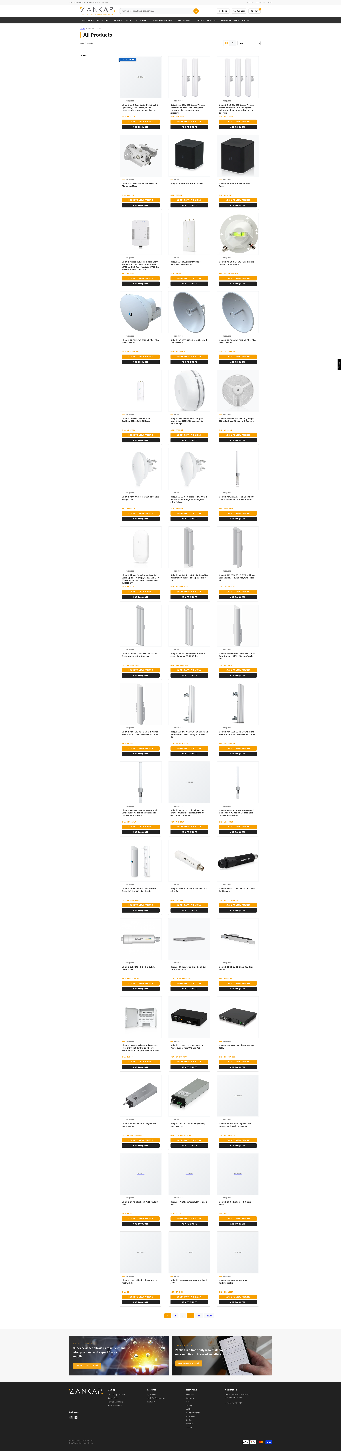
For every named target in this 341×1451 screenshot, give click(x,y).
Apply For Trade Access (156, 1398)
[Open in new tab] (158, 67)
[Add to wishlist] (158, 60)
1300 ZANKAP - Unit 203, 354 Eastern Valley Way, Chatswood (88, 2)
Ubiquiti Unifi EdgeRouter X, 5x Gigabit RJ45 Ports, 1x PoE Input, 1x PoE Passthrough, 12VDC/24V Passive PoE (140, 107)
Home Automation (162, 20)
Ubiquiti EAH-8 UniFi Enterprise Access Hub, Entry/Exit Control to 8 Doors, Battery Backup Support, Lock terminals (140, 1048)
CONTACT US (260, 2)
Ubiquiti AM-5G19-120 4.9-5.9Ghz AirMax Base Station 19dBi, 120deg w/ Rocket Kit (189, 734)
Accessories (184, 20)
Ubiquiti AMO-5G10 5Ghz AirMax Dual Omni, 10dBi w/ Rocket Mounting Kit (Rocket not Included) (236, 813)
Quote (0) (339, 364)
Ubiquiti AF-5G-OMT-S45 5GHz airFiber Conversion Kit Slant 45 (236, 263)
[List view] (232, 43)
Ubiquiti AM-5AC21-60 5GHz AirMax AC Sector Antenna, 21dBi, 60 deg (140, 654)
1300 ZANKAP (233, 1403)
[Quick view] (158, 73)
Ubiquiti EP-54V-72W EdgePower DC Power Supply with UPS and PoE (235, 1124)
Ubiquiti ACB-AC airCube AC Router (186, 183)
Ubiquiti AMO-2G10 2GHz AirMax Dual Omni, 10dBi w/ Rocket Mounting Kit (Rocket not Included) (139, 813)
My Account (151, 1394)
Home (82, 29)
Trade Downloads (229, 20)
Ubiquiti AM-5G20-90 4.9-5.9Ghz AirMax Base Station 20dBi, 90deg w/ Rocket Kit (237, 733)
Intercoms (102, 20)
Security (130, 20)
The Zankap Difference (116, 1394)
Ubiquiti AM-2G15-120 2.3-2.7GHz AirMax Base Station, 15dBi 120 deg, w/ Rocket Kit (189, 578)
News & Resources (115, 1405)
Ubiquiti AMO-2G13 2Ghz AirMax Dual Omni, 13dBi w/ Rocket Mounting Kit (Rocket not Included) (187, 813)
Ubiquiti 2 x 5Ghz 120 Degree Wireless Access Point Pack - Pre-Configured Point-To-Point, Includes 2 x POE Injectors (187, 109)
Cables (143, 20)
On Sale (200, 20)
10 (199, 1315)
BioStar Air (88, 20)
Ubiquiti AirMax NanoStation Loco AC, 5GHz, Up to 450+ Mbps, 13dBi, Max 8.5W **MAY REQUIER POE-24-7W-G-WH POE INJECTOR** (140, 579)
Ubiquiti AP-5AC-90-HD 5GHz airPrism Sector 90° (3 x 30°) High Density (139, 889)
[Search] (196, 11)
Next (209, 1315)
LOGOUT (250, 2)
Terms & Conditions (115, 1402)
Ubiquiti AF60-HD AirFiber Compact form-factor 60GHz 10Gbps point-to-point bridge (187, 421)
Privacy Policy (113, 1398)
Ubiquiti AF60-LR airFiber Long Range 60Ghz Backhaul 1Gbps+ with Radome (236, 419)
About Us (211, 20)
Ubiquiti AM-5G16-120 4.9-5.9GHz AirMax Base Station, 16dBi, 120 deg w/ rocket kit (237, 656)
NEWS (270, 2)
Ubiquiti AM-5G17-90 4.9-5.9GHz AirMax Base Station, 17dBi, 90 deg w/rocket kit (140, 733)
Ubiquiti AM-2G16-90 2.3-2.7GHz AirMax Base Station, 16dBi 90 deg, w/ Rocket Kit (237, 578)
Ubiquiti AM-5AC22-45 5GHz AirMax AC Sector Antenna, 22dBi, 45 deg (188, 654)
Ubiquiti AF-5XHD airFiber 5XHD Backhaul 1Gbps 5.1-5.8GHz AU (136, 419)
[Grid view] (226, 43)
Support (246, 20)
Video (117, 20)
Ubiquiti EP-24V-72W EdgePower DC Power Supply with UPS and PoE (186, 1046)
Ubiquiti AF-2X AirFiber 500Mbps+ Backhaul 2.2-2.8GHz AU (186, 263)
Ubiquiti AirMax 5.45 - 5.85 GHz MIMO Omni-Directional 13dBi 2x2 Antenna (236, 498)
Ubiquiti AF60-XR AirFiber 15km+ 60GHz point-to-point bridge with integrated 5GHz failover (188, 499)
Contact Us (151, 1402)
